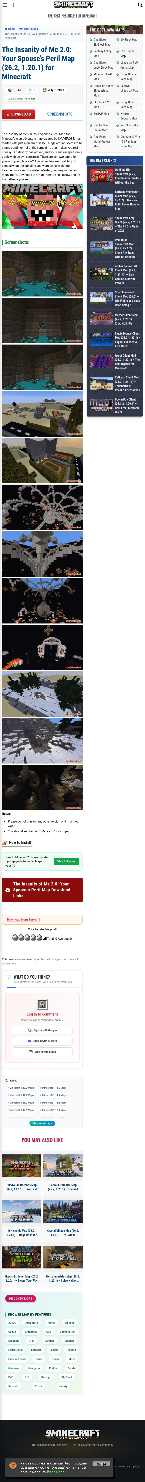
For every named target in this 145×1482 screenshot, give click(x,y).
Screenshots (59, 114)
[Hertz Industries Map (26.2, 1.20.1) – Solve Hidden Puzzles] (63, 1257)
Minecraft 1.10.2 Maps (21, 1087)
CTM (31, 1340)
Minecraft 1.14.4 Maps (54, 1095)
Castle (12, 1331)
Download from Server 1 (23, 919)
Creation (13, 1340)
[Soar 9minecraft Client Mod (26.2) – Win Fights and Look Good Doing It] (101, 299)
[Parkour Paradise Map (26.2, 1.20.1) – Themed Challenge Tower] (63, 1165)
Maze (72, 1359)
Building (70, 1322)
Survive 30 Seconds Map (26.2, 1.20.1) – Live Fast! (22, 1187)
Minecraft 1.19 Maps (53, 1117)
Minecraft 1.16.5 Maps (54, 1102)
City (48, 1331)
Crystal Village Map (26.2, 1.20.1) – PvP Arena (63, 1233)
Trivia (38, 1386)
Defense (50, 1340)
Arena (51, 1322)
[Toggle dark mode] (13, 4)
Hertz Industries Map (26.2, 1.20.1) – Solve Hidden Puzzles (63, 1279)
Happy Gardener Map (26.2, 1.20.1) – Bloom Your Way (22, 1278)
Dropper (69, 1340)
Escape (54, 1349)
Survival (13, 1386)
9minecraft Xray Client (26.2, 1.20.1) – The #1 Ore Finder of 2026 (127, 224)
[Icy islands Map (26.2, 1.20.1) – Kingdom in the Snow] (21, 1211)
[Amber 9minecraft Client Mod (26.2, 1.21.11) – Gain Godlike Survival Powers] (101, 275)
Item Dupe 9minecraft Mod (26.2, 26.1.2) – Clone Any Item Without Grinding (125, 248)
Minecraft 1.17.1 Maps (21, 1110)
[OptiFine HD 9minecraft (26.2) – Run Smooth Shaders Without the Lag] (101, 176)
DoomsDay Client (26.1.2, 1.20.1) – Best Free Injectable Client (127, 406)
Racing (45, 1377)
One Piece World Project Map (102, 141)
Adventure (30, 98)
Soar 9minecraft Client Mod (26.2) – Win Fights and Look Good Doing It (127, 298)
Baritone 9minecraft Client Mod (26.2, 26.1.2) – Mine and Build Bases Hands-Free (127, 200)
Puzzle (71, 1368)
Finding (71, 1349)
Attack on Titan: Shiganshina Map (103, 90)
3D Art (12, 1322)
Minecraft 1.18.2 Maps (21, 1117)
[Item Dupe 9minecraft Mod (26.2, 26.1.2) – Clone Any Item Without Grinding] (101, 248)
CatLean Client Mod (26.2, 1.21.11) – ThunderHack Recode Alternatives (127, 384)
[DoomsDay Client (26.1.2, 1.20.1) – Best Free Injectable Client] (101, 406)
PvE (10, 1377)
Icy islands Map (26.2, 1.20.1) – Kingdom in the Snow (21, 1233)
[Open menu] (5, 5)
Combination (67, 1331)
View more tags (42, 1123)
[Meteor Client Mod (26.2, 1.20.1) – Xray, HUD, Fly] (101, 319)
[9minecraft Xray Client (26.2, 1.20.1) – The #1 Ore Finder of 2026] (101, 224)
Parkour (54, 1368)
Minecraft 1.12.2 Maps (21, 1095)
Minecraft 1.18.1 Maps (54, 1110)
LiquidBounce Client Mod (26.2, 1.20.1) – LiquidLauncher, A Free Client (127, 340)
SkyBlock (66, 1377)
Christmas (31, 1331)
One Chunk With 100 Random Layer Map (130, 141)
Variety (63, 1386)
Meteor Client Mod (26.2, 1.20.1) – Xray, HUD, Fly (126, 319)
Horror (38, 1359)
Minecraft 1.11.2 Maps (54, 1087)
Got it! (101, 1464)
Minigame (34, 1368)
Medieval (13, 1368)
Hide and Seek (17, 1359)
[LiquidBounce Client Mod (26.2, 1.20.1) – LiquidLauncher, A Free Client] (101, 340)
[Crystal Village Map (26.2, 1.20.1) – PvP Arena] (63, 1211)
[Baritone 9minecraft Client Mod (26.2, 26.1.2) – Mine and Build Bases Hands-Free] (101, 200)
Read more (56, 1472)
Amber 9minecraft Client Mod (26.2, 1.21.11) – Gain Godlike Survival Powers (126, 274)
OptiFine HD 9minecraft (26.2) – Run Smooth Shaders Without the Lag (128, 176)
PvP (27, 1377)
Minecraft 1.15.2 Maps (21, 1102)
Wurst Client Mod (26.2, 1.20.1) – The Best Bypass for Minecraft (127, 362)
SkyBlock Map (128, 39)
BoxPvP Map (101, 114)
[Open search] (140, 5)
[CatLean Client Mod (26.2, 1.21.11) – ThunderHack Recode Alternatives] (101, 384)
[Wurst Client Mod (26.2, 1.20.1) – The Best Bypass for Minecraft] (101, 362)
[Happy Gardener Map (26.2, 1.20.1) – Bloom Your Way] (21, 1257)
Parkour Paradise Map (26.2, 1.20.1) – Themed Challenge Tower (63, 1187)
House (55, 1359)
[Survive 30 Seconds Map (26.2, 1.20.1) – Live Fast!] (21, 1165)
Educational (15, 1349)
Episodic (36, 1349)
